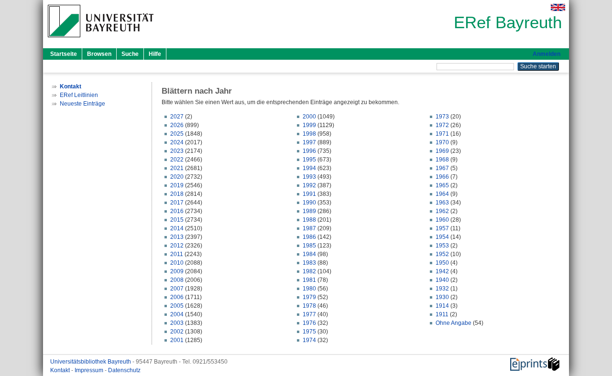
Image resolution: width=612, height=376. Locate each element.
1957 (442, 228)
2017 (177, 202)
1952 (442, 254)
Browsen (99, 54)
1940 (442, 280)
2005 (177, 305)
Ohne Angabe (453, 323)
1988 (309, 219)
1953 (442, 245)
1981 (309, 280)
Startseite (63, 54)
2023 (177, 151)
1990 (309, 202)
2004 (177, 314)
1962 (442, 211)
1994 (309, 168)
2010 (177, 262)
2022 (177, 159)
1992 (309, 185)
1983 (309, 262)
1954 (442, 237)
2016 (177, 211)
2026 (177, 125)
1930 (442, 297)
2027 (177, 116)
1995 (309, 159)
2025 (177, 133)
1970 (442, 142)
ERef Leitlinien (79, 95)
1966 (442, 176)
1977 (309, 314)
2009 (177, 271)
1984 (309, 254)
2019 (177, 185)
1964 (442, 194)
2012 (177, 245)
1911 (442, 314)
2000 (309, 116)
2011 (176, 254)
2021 (177, 168)
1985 (309, 245)
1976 (309, 323)
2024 (177, 142)
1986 (309, 237)
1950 (442, 262)
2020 (177, 176)
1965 (442, 185)
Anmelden (546, 54)
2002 (177, 331)
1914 (442, 305)
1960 (442, 219)
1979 (309, 297)
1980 (309, 288)
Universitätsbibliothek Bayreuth (91, 361)
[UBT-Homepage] (100, 40)
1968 (442, 159)
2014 (177, 228)
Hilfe (155, 54)
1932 (442, 288)
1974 (309, 340)
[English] (558, 7)
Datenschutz (124, 370)
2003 (177, 323)
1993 (309, 176)
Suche (130, 54)
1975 (309, 331)
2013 (177, 237)
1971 (442, 133)
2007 (177, 288)
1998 (309, 133)
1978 (309, 305)
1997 (309, 142)
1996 (309, 151)
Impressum (90, 370)
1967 (442, 168)
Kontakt (60, 370)
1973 (442, 116)
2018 (177, 194)
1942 (442, 271)
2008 (177, 280)
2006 (177, 297)
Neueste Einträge (82, 103)
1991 (309, 194)
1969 (442, 151)
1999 (309, 125)
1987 (309, 228)
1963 (442, 202)
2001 (177, 340)
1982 (309, 271)
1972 (442, 125)
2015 (177, 219)
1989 (309, 211)
